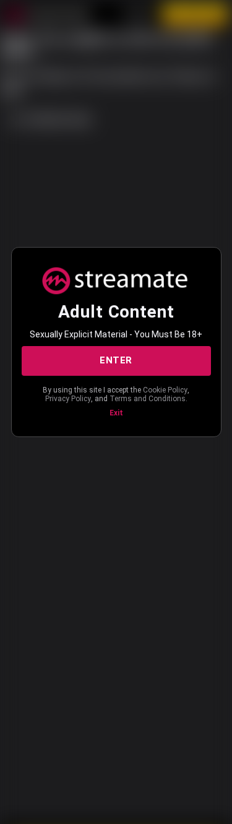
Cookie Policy (165, 390)
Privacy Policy (68, 398)
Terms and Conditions (148, 398)
